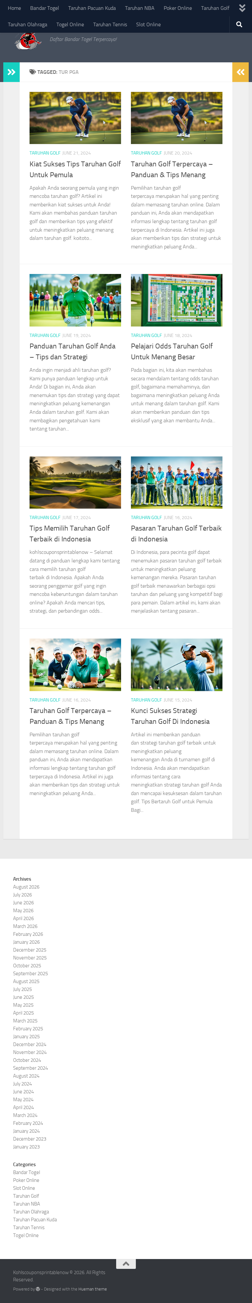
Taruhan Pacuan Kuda (92, 8)
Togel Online (70, 24)
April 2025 (23, 1013)
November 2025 (30, 958)
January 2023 (26, 1147)
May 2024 (23, 1100)
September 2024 (30, 1068)
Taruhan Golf (215, 8)
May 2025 (23, 1005)
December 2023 (29, 1139)
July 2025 (22, 989)
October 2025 (27, 966)
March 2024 (25, 1115)
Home (14, 8)
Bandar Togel (44, 8)
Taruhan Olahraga (27, 24)
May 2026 (23, 911)
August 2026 (26, 887)
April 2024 (23, 1107)
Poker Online (178, 8)
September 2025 (30, 974)
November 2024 (30, 1052)
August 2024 (26, 1076)
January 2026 (26, 942)
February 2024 (28, 1123)
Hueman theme (92, 1289)
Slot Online (148, 24)
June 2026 (23, 903)
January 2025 (26, 1037)
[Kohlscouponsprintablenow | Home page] (28, 39)
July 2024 (22, 1084)
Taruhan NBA (140, 8)
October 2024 (27, 1060)
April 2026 (23, 918)
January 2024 (26, 1131)
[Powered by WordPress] (38, 1289)
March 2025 (25, 1021)
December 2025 (29, 950)
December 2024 (29, 1044)
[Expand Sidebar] (11, 72)
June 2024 (23, 1092)
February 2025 (28, 1029)
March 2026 (25, 926)
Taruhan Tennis (110, 24)
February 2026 (28, 934)
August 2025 (26, 981)
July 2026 (22, 895)
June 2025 (23, 997)
